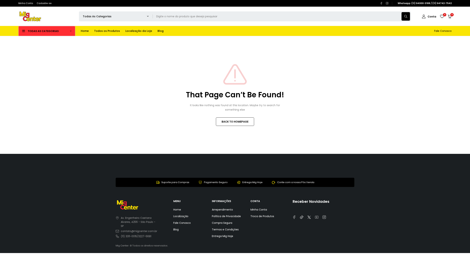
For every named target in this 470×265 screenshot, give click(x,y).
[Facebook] (381, 3)
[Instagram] (387, 3)
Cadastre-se (44, 3)
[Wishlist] (442, 16)
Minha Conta (25, 3)
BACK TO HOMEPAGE (235, 121)
